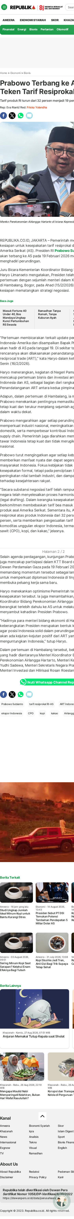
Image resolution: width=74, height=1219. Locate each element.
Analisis (34, 1136)
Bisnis (33, 29)
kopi (42, 713)
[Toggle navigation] (4, 7)
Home (3, 72)
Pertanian (47, 29)
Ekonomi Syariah (33, 20)
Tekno (33, 1142)
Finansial (8, 29)
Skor (61, 1125)
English (62, 1147)
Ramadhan (35, 1153)
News (3, 1136)
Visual (33, 1147)
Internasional (8, 1142)
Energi (22, 29)
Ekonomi (15, 72)
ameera (9, 20)
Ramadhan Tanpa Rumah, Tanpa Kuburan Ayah (49, 314)
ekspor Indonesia (11, 713)
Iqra (31, 1131)
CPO (30, 713)
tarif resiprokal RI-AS (41, 704)
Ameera (5, 1125)
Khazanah (6, 1131)
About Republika (10, 1171)
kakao (54, 713)
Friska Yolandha (37, 107)
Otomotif (62, 29)
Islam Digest (65, 1131)
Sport (61, 1136)
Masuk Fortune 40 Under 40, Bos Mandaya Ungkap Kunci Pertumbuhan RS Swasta (16, 317)
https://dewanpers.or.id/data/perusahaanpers (32, 1198)
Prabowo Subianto (12, 704)
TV (2, 1153)
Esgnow (5, 1147)
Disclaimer (6, 1177)
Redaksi (34, 1171)
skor (54, 20)
